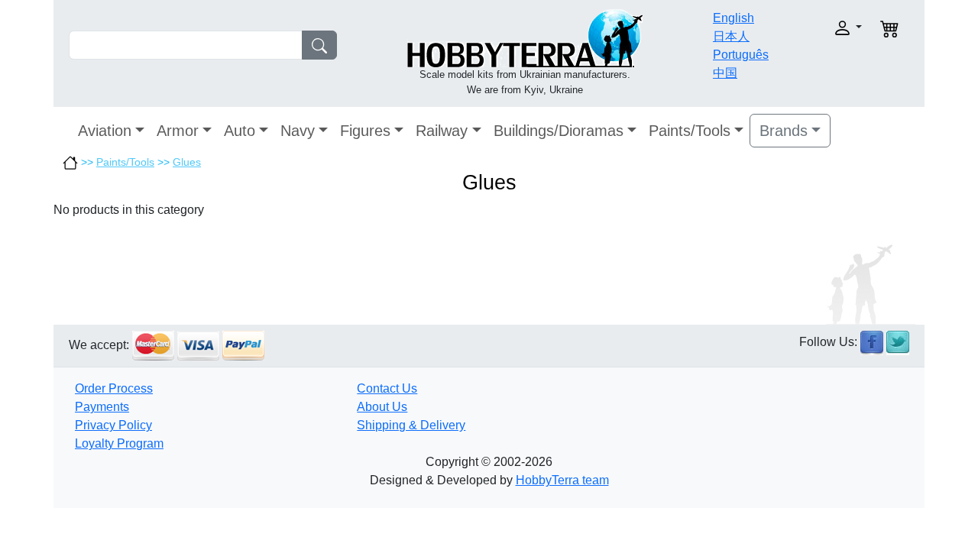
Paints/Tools (689, 130)
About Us (382, 406)
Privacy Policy (113, 425)
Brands (783, 130)
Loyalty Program (119, 443)
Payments (102, 406)
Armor (178, 130)
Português (741, 54)
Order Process (114, 388)
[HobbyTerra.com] (525, 37)
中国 (725, 72)
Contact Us (387, 388)
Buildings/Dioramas (558, 130)
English (733, 17)
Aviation (104, 130)
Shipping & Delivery (411, 425)
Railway (442, 130)
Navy (297, 130)
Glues (187, 162)
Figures (365, 130)
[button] (823, 27)
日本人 (731, 36)
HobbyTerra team (562, 480)
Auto (239, 130)
